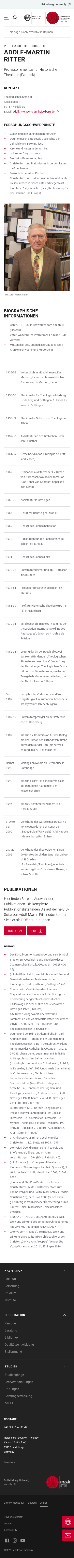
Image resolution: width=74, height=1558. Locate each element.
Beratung (11, 1330)
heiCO (9, 1403)
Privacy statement (13, 1517)
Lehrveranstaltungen (19, 1382)
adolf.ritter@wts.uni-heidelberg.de (33, 111)
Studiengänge (14, 1375)
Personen (11, 1323)
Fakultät (10, 1279)
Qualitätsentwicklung (19, 1344)
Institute (10, 1300)
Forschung (12, 1286)
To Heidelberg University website (17, 1482)
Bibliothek (11, 1337)
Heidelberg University (54, 4)
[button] (36, 1271)
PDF (34, 930)
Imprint (8, 1523)
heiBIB (12, 930)
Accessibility (10, 1530)
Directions (9, 1462)
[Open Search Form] (17, 18)
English (44, 1502)
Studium (10, 1293)
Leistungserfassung (18, 1396)
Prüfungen (12, 1389)
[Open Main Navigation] (8, 18)
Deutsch (32, 1502)
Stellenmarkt (13, 1352)
